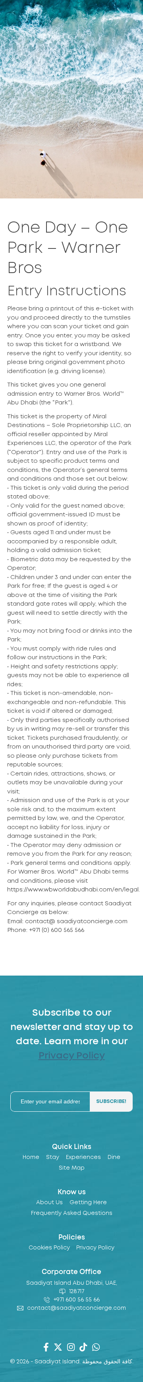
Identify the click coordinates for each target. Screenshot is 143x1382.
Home (31, 1157)
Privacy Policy (72, 1056)
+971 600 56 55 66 (77, 1299)
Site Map (72, 1168)
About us (49, 1202)
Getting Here (88, 1202)
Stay (52, 1157)
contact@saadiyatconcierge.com (76, 1308)
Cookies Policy (49, 1247)
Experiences (83, 1157)
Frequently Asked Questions (71, 1213)
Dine (114, 1157)
